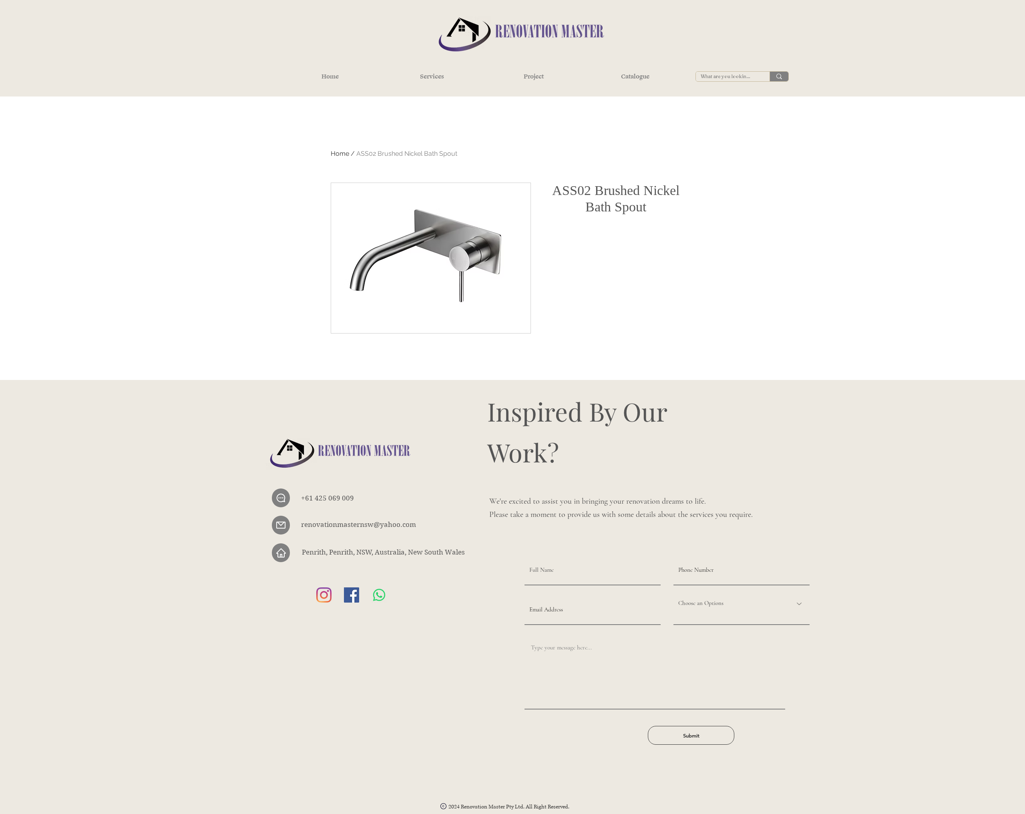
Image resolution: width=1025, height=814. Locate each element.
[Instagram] (324, 595)
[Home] (281, 552)
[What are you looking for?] (779, 76)
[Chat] (281, 497)
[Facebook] (351, 595)
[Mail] (281, 525)
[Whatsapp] (379, 595)
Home (340, 153)
